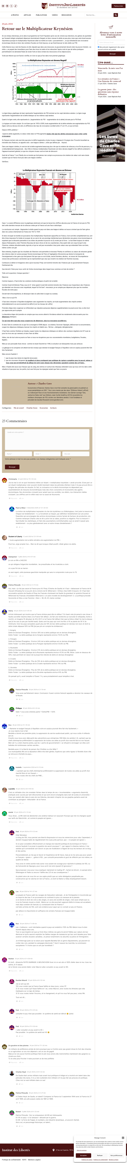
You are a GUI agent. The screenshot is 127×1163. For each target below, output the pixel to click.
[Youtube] (3, 6)
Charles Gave (31, 408)
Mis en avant (19, 408)
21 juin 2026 (102, 84)
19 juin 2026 (102, 97)
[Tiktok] (15, 6)
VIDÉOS (55, 15)
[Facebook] (7, 6)
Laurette (11, 789)
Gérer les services (82, 1150)
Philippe (19, 708)
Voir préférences (116, 1155)
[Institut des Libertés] (63, 5)
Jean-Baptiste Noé (114, 73)
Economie (44, 408)
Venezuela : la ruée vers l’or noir (110, 69)
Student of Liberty (15, 536)
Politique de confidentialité (100, 1159)
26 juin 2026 (102, 73)
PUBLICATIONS (41, 15)
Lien (22, 498)
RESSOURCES (67, 15)
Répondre (14, 498)
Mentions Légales (113, 1159)
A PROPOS (15, 15)
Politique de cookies (87, 1159)
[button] (123, 1138)
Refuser (100, 1155)
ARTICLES (27, 15)
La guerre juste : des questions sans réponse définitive (108, 92)
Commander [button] (108, 156)
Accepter (83, 1155)
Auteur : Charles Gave (40, 383)
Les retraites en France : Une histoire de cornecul (109, 80)
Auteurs (53, 408)
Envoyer (12, 467)
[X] (11, 6)
